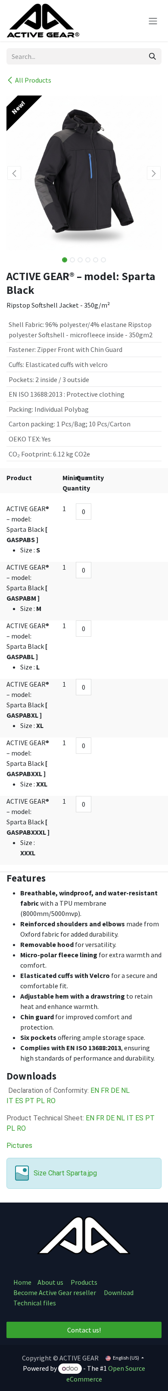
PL (41, 1101)
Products (84, 1282)
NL (125, 1090)
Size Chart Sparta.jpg (65, 1173)
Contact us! (84, 1330)
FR (106, 1090)
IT (9, 1101)
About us (51, 1282)
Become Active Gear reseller (54, 1292)
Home (22, 1282)
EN (95, 1090)
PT (29, 1101)
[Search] (152, 56)
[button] (14, 173)
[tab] (84, 878)
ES (19, 1101)
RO (51, 1101)
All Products (33, 80)
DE (116, 1090)
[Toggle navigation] (153, 21)
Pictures (19, 1145)
